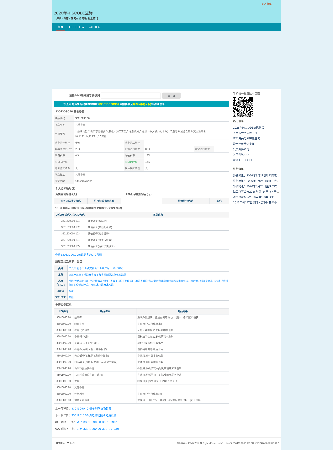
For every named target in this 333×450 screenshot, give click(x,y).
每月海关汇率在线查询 (246, 138)
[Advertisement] (166, 60)
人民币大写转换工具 (245, 133)
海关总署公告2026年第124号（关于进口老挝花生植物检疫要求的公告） (276, 191)
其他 (71, 297)
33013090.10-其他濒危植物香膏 (91, 408)
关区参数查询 (241, 154)
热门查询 (94, 27)
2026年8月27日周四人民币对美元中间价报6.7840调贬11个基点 (271, 202)
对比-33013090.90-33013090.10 (98, 422)
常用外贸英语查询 (244, 143)
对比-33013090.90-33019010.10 (98, 428)
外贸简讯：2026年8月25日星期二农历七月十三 (261, 186)
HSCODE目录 (76, 27)
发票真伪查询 (241, 149)
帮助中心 (60, 443)
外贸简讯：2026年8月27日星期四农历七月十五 (261, 175)
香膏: (71, 290)
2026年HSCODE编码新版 (248, 127)
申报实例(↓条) (142, 104)
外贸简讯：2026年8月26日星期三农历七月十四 (261, 180)
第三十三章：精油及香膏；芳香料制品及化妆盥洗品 (97, 274)
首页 (60, 27)
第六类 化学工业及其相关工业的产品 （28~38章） (97, 268)
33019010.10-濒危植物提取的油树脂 (93, 415)
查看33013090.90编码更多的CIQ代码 (78, 254)
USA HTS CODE (243, 160)
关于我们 (71, 443)
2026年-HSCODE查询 (76, 15)
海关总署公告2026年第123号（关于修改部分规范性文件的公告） (272, 197)
